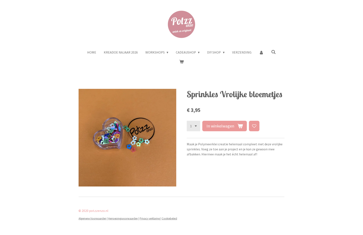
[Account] (261, 52)
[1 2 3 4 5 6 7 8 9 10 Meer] (193, 126)
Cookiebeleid (169, 218)
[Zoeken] (273, 52)
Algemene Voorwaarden (92, 218)
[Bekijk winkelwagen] (181, 61)
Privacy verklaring (150, 218)
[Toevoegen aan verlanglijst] (254, 126)
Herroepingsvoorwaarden (123, 218)
